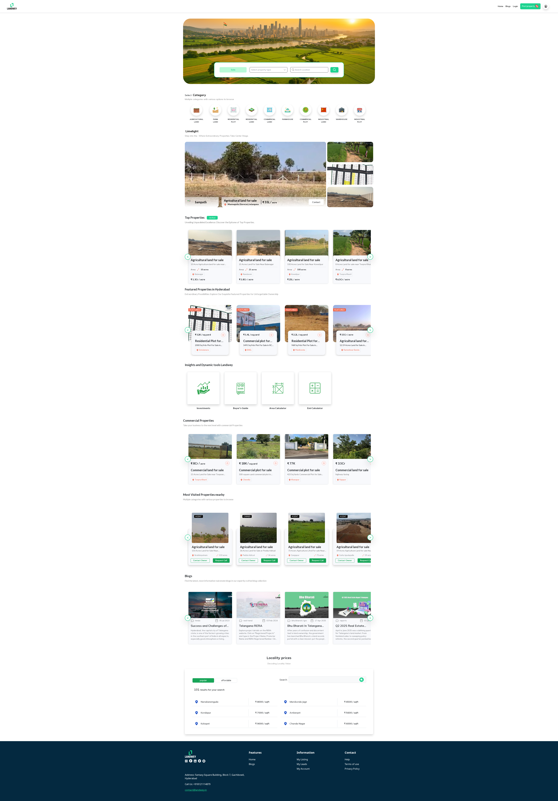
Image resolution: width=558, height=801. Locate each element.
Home (252, 759)
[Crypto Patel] (191, 753)
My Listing (302, 759)
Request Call (221, 560)
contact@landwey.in (196, 790)
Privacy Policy (352, 768)
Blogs (252, 764)
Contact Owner (200, 560)
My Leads (302, 764)
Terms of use (352, 764)
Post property (528, 6)
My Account (303, 768)
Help (347, 759)
